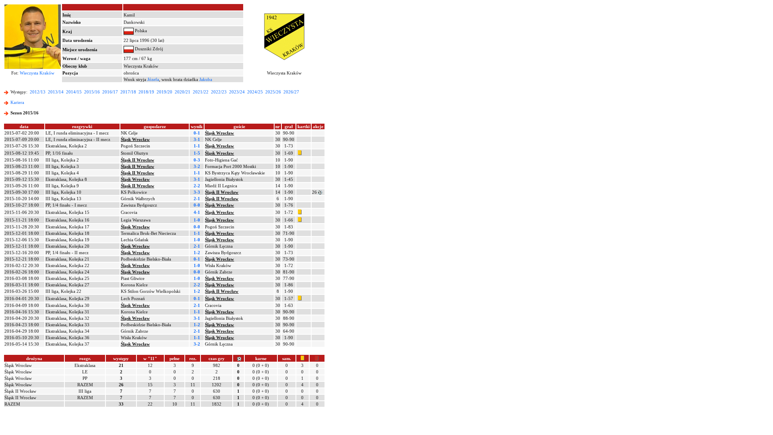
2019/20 (164, 91)
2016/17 (110, 91)
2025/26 (273, 91)
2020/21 (182, 91)
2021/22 (201, 91)
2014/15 (74, 91)
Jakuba (205, 79)
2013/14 (56, 91)
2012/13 (37, 91)
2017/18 (128, 91)
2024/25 (255, 91)
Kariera (17, 102)
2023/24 (237, 91)
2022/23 (219, 91)
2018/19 (146, 91)
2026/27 (291, 91)
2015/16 (92, 91)
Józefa (153, 79)
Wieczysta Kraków (37, 72)
